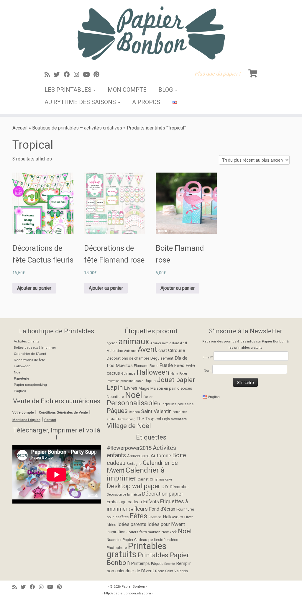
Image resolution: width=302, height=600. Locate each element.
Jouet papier (176, 380)
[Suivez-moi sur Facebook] (69, 74)
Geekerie (155, 517)
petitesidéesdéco (163, 539)
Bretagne (134, 464)
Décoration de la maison (124, 494)
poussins (185, 403)
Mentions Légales (26, 420)
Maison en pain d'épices (171, 388)
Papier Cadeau (135, 539)
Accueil (19, 128)
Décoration (180, 486)
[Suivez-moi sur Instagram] (78, 74)
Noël (17, 372)
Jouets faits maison (143, 532)
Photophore (117, 547)
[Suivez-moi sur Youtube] (88, 74)
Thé (140, 419)
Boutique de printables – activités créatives (77, 128)
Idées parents (131, 524)
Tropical (153, 419)
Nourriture (115, 396)
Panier (147, 397)
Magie (144, 388)
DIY (165, 486)
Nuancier (114, 540)
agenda (112, 343)
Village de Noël (129, 425)
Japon (150, 380)
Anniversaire (138, 455)
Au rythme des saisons (81, 102)
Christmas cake (161, 479)
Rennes (134, 412)
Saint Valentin (156, 411)
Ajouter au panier (34, 288)
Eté (131, 510)
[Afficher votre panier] (253, 72)
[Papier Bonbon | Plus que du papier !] (151, 33)
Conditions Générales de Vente (63, 412)
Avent (147, 349)
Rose (159, 571)
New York (169, 532)
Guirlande (128, 374)
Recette (169, 564)
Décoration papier (162, 494)
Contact (50, 420)
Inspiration (116, 531)
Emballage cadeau (124, 501)
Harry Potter (178, 374)
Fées (179, 365)
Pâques (20, 391)
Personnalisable (132, 403)
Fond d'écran (162, 509)
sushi (111, 419)
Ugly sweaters (174, 419)
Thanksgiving (125, 419)
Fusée (166, 365)
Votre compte (23, 412)
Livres (130, 388)
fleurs (141, 509)
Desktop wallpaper (133, 486)
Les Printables (69, 89)
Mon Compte (127, 89)
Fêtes (138, 516)
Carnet (143, 479)
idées (111, 524)
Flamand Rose (146, 365)
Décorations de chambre (128, 358)
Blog (166, 89)
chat (162, 350)
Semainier (180, 412)
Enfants (151, 501)
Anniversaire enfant (164, 343)
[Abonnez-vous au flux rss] (49, 74)
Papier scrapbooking (30, 385)
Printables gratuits (137, 550)
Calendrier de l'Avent (30, 354)
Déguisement (161, 358)
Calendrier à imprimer (136, 474)
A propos (146, 102)
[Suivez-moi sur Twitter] (59, 74)
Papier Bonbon (133, 586)
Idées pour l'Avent (166, 524)
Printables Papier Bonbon (148, 558)
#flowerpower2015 (129, 448)
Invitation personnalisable (125, 381)
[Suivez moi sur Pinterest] (98, 74)
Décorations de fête (29, 360)
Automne (130, 351)
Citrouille (176, 350)
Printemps (140, 563)
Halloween (22, 366)
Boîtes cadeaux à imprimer (35, 348)
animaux (134, 341)
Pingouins (167, 403)
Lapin (115, 387)
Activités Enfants (26, 341)
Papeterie (21, 379)
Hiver (188, 517)
